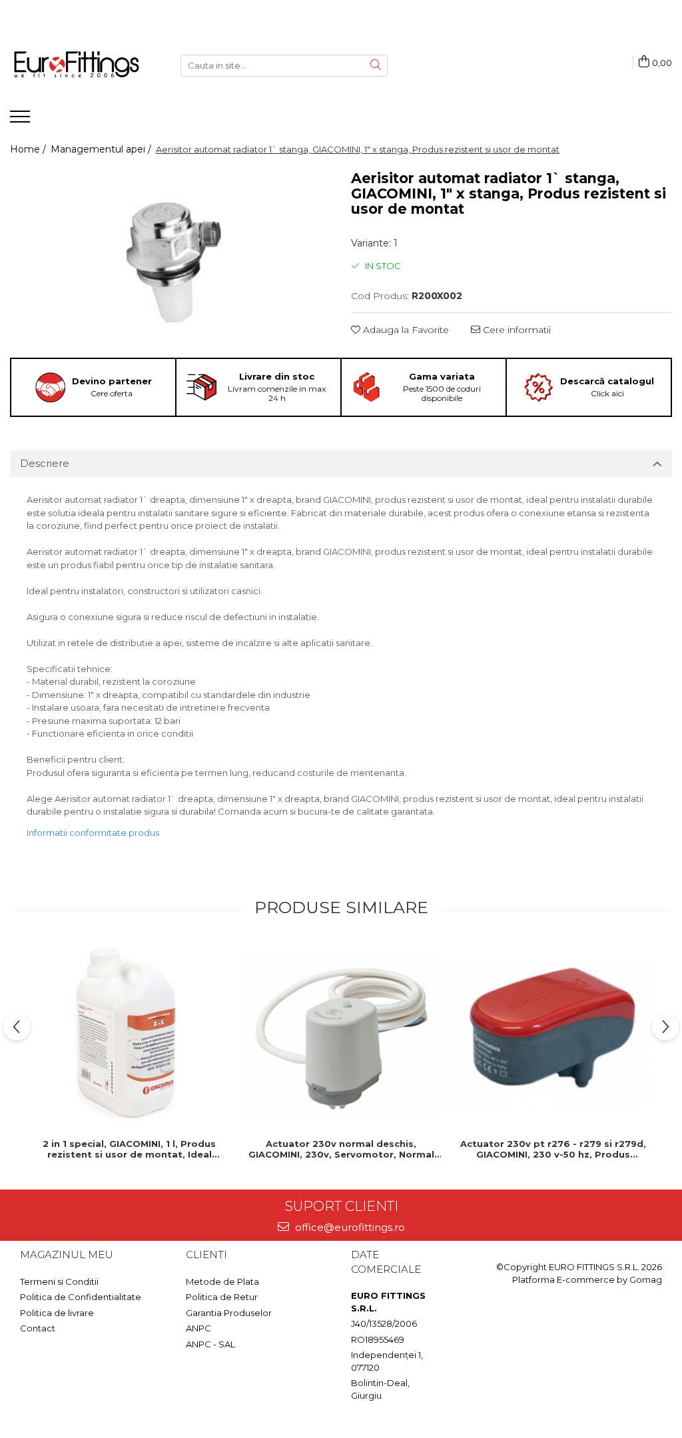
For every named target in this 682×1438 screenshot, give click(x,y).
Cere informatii (515, 330)
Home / (29, 149)
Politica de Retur (222, 1296)
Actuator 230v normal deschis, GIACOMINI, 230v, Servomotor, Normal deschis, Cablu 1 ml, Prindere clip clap (341, 1149)
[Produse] (21, 121)
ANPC (198, 1328)
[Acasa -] (76, 65)
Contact (37, 1328)
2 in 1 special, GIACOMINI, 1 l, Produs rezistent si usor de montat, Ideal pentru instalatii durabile (129, 1149)
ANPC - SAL (210, 1344)
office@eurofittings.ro (348, 1227)
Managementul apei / (102, 149)
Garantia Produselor (229, 1312)
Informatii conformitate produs (93, 832)
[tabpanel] (170, 258)
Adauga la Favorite (404, 330)
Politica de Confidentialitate (80, 1296)
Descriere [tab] (44, 463)
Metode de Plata (222, 1281)
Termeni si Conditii (59, 1281)
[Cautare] (376, 66)
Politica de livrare (57, 1312)
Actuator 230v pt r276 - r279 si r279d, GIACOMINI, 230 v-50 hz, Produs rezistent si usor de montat (553, 1149)
